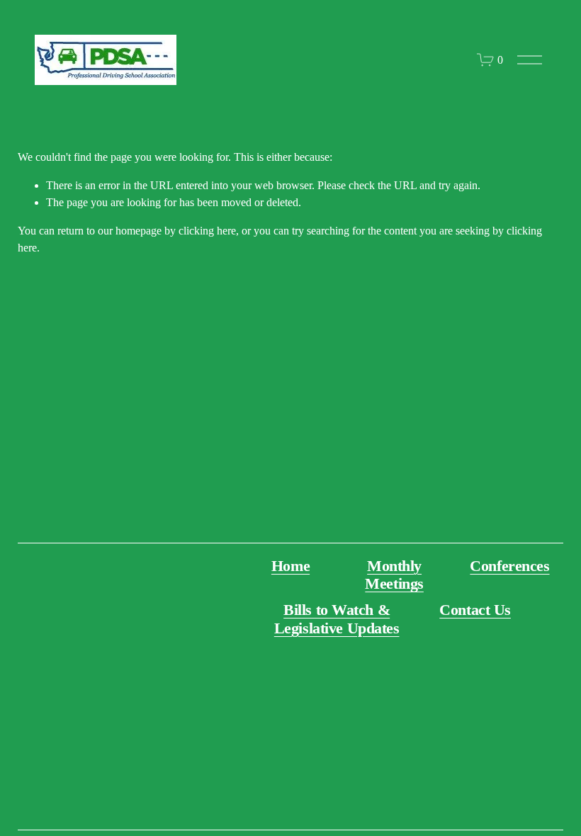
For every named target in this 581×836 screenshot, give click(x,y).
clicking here (207, 231)
